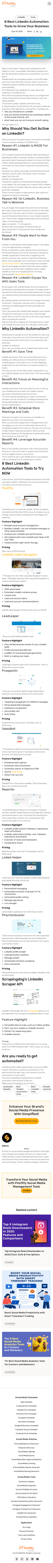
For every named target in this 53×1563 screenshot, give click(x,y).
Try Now (26, 1191)
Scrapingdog (33, 1011)
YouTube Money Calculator (26, 1517)
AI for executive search (11, 264)
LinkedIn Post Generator (26, 1513)
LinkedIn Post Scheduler (26, 1410)
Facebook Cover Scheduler (26, 1433)
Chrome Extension (26, 1531)
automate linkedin (7, 1088)
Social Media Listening (26, 1463)
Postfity (7, 488)
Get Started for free (26, 1121)
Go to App (26, 1527)
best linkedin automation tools (21, 1090)
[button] (49, 3)
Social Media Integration (26, 1486)
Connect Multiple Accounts (26, 1489)
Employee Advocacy (26, 1448)
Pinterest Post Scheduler (26, 1414)
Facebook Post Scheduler (26, 1406)
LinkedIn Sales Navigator (19, 554)
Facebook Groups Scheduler (26, 1430)
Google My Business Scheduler (26, 1426)
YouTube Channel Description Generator (26, 1501)
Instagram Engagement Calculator (26, 1505)
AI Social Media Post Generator (26, 1444)
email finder (16, 772)
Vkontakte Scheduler (26, 1422)
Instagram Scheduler (26, 1418)
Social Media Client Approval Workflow (26, 1460)
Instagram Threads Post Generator (27, 1509)
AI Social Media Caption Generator (26, 1467)
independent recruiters (24, 274)
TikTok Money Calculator (26, 1497)
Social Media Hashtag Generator (26, 1471)
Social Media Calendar (26, 1452)
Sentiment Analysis (26, 1482)
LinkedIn (21, 17)
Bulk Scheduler (26, 1402)
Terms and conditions (26, 1535)
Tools (33, 17)
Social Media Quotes (27, 1456)
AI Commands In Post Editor (27, 1493)
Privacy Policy (26, 1539)
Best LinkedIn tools (35, 1089)
